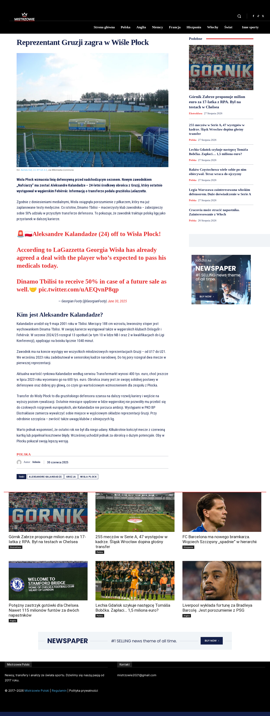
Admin (36, 462)
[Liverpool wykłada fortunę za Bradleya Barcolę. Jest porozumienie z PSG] (221, 581)
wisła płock (88, 476)
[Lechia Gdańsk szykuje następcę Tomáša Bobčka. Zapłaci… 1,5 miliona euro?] (134, 581)
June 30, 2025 (117, 301)
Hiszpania (188, 547)
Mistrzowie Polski (37, 690)
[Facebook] (253, 16)
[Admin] (20, 462)
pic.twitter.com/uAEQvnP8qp (79, 289)
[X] (263, 16)
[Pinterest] (155, 462)
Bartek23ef (26, 170)
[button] (239, 16)
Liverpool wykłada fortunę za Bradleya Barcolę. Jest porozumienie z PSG (217, 608)
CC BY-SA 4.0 (40, 170)
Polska (24, 454)
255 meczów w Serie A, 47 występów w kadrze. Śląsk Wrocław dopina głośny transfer (217, 129)
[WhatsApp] (164, 462)
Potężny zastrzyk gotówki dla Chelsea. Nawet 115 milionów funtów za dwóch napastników (44, 610)
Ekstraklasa (195, 113)
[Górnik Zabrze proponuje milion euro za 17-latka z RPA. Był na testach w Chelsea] (221, 67)
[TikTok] (258, 16)
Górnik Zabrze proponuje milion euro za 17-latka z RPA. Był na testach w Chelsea (217, 101)
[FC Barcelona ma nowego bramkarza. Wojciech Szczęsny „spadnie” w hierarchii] (221, 512)
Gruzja (71, 476)
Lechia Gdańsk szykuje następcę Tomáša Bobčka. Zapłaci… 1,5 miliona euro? (132, 608)
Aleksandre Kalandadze (45, 476)
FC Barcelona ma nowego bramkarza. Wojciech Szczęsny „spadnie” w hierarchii (219, 539)
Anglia (13, 620)
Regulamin (59, 690)
